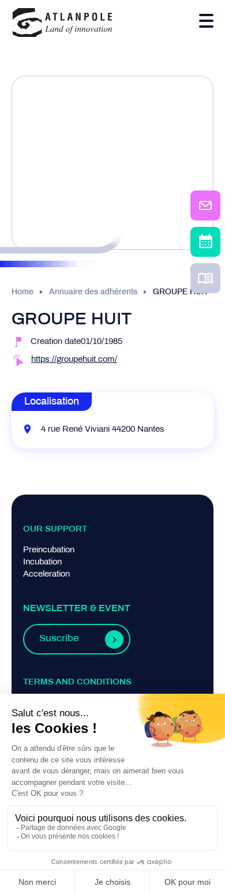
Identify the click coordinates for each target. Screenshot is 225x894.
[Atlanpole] (62, 23)
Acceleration (46, 574)
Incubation (42, 562)
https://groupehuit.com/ (74, 360)
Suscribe (58, 639)
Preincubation (48, 550)
